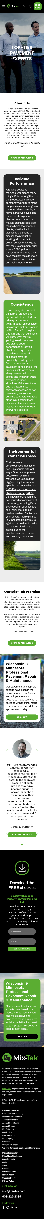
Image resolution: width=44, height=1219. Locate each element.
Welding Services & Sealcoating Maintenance (21, 1148)
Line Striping (7, 1139)
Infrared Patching (9, 1135)
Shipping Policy (8, 1178)
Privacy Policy (8, 1181)
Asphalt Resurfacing (10, 1123)
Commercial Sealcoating (12, 1113)
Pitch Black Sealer (9, 1153)
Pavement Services (10, 1110)
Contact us (6, 1089)
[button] (3, 6)
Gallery (5, 1162)
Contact (5, 1169)
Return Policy (8, 1175)
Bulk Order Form (9, 1172)
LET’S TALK (22, 1036)
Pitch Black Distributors (12, 1156)
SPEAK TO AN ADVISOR (22, 158)
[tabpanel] (22, 788)
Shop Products (8, 1159)
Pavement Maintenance (12, 1117)
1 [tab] (22, 845)
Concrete (6, 1142)
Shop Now (37, 6)
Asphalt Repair (8, 1126)
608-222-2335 (11, 1196)
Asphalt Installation (10, 1120)
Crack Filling (7, 1132)
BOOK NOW (22, 717)
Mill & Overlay (8, 1129)
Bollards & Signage (10, 1145)
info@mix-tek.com (13, 1191)
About (4, 1165)
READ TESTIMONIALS (22, 834)
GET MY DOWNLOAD (22, 949)
